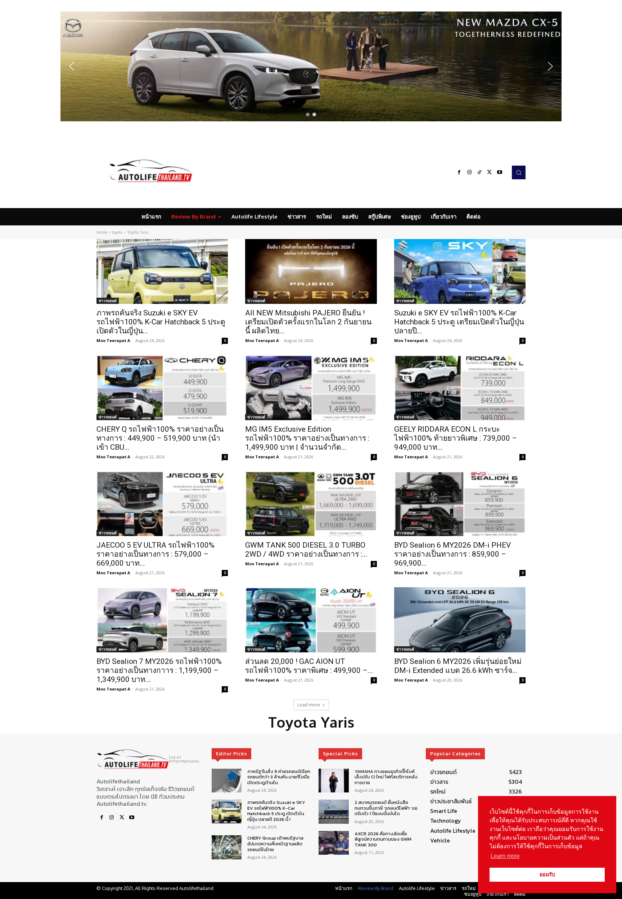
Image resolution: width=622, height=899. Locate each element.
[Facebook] (459, 172)
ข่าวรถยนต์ (108, 300)
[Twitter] (489, 172)
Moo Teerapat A (113, 340)
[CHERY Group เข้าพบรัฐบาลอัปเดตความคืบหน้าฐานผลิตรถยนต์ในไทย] (227, 847)
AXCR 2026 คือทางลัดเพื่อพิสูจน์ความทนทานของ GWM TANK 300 (383, 839)
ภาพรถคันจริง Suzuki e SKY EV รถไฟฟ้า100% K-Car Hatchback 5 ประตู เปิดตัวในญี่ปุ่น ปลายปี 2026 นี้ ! (276, 811)
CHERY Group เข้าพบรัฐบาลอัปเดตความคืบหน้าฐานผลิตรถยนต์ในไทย (275, 844)
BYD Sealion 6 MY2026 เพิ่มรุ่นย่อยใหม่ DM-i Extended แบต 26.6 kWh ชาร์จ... (458, 666)
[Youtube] (500, 172)
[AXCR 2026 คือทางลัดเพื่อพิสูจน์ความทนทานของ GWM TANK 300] (333, 843)
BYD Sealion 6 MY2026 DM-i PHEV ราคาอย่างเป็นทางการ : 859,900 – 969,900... (452, 554)
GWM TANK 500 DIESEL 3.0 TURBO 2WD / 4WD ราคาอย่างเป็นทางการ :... (306, 549)
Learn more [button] (505, 856)
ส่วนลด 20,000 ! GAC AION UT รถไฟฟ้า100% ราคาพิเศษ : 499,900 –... (309, 666)
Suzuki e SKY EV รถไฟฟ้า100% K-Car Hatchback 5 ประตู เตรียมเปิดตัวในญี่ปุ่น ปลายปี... (459, 322)
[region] (311, 66)
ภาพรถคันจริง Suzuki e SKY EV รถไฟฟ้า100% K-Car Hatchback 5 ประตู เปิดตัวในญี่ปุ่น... (160, 322)
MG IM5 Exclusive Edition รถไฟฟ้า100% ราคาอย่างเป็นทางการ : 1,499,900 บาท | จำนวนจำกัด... (307, 438)
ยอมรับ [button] (547, 874)
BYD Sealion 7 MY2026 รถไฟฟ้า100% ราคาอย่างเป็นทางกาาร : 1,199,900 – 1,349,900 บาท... (159, 670)
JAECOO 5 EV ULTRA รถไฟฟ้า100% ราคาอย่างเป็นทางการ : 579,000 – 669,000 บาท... (155, 554)
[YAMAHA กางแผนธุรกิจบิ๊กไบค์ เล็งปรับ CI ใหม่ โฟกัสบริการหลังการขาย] (333, 781)
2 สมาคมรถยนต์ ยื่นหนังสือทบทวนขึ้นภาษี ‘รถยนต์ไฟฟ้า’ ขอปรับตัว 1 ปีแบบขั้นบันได (386, 808)
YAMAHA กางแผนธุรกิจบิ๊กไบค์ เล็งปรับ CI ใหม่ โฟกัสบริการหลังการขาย (386, 777)
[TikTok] (479, 172)
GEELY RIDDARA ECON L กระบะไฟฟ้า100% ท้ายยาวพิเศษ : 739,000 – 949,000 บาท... (455, 438)
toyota (117, 232)
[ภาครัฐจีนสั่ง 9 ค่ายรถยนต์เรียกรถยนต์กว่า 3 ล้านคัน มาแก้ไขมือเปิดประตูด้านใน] (227, 781)
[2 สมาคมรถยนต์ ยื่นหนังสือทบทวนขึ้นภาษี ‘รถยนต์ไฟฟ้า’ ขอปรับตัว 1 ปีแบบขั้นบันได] (333, 812)
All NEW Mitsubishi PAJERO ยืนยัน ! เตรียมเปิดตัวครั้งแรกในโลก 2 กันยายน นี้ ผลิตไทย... (308, 322)
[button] (311, 66)
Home (101, 232)
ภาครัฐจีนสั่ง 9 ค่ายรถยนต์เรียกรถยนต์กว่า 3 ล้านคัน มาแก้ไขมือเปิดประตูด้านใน (278, 777)
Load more (308, 705)
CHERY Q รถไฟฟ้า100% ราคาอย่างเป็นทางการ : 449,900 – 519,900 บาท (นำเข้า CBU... (160, 438)
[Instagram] (469, 172)
